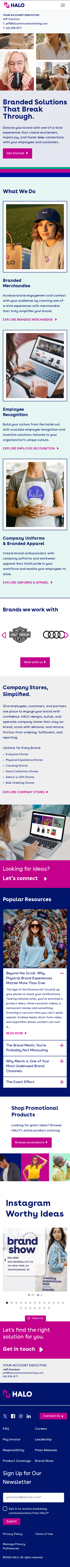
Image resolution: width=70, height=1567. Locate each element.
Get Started (15, 153)
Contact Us (51, 1416)
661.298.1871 (14, 28)
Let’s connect (20, 878)
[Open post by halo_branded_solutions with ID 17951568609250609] (35, 1260)
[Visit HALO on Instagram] (23, 1416)
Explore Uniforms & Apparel (26, 582)
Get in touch (19, 1349)
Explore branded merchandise (28, 319)
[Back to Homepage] (35, 1397)
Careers (41, 1428)
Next (66, 635)
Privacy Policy (12, 1534)
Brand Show (44, 1461)
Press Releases (46, 1450)
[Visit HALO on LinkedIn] (30, 1416)
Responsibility (13, 1450)
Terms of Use (44, 1534)
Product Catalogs (17, 1461)
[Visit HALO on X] (7, 1416)
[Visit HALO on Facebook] (15, 1416)
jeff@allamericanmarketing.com (27, 23)
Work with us (33, 662)
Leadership (43, 1439)
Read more (14, 1033)
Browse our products (29, 1142)
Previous (3, 635)
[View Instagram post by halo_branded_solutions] (63, 1287)
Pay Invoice (11, 1439)
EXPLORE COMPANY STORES (24, 792)
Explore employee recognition (29, 448)
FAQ (6, 1428)
